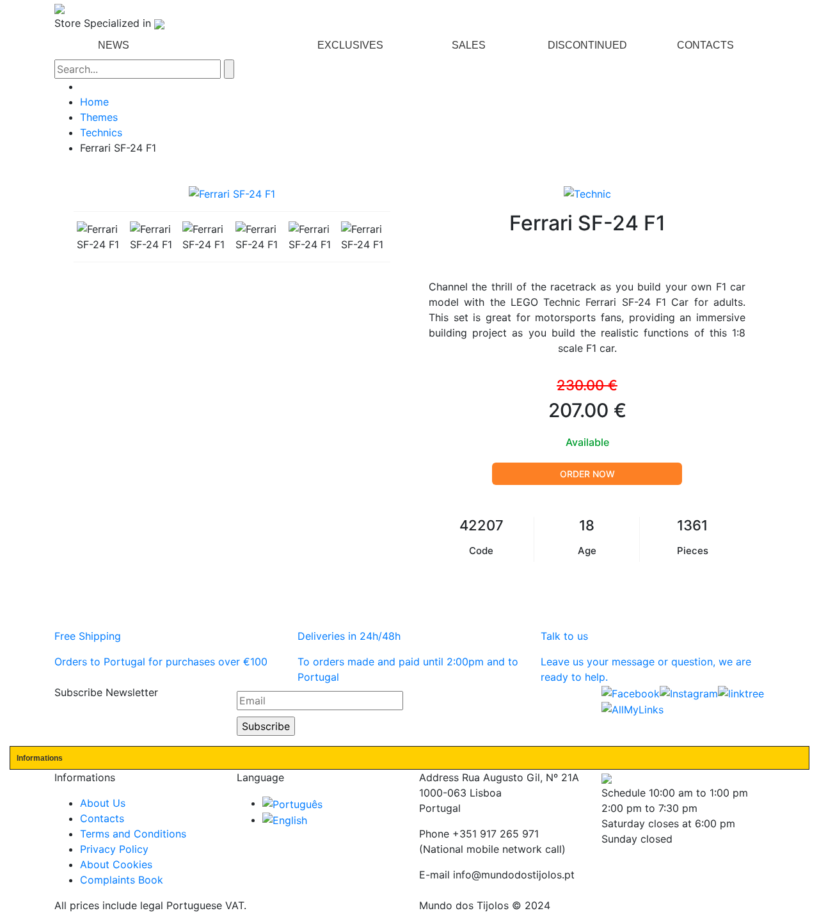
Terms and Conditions (133, 833)
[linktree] (741, 692)
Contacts (102, 818)
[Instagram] (689, 692)
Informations (40, 758)
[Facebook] (630, 692)
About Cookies (116, 864)
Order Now (587, 473)
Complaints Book (121, 879)
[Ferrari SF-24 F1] (100, 236)
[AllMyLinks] (632, 709)
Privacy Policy (114, 849)
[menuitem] (113, 45)
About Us (102, 803)
